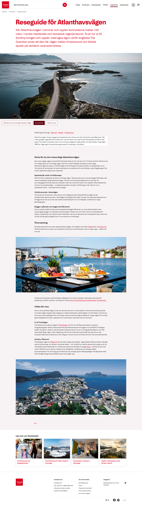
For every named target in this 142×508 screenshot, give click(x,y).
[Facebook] (114, 500)
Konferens (86, 5)
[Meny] (138, 4)
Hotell (78, 5)
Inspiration (114, 5)
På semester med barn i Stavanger (81, 462)
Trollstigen (63, 325)
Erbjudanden (96, 5)
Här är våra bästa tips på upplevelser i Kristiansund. (88, 300)
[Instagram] (118, 500)
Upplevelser (124, 5)
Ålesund (54, 133)
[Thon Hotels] (5, 4)
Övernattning (39, 123)
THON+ (105, 5)
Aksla (89, 347)
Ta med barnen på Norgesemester (23, 462)
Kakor (124, 500)
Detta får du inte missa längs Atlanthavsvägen (17, 123)
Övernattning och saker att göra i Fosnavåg (56, 462)
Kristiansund (69, 133)
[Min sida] (133, 4)
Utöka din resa (51, 123)
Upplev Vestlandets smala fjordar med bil (110, 462)
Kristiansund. (102, 227)
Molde (60, 133)
